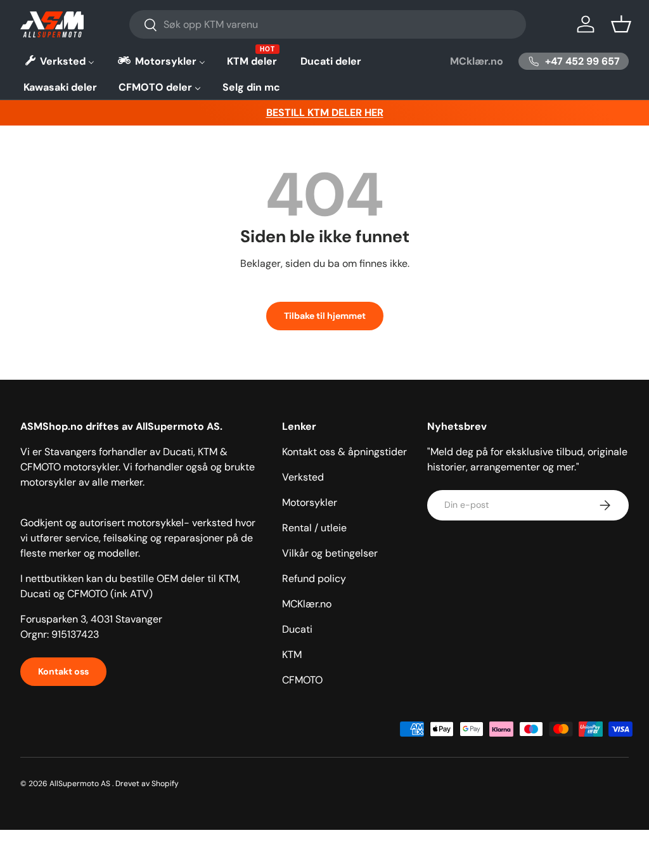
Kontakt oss (63, 671)
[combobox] (327, 24)
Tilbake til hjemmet (325, 315)
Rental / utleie (314, 527)
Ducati (297, 629)
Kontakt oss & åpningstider (344, 451)
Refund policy (314, 578)
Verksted (303, 477)
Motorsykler (309, 502)
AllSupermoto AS (79, 784)
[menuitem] (59, 61)
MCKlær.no (306, 604)
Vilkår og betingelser (330, 553)
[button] (621, 24)
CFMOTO (302, 680)
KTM (292, 654)
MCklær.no (476, 61)
